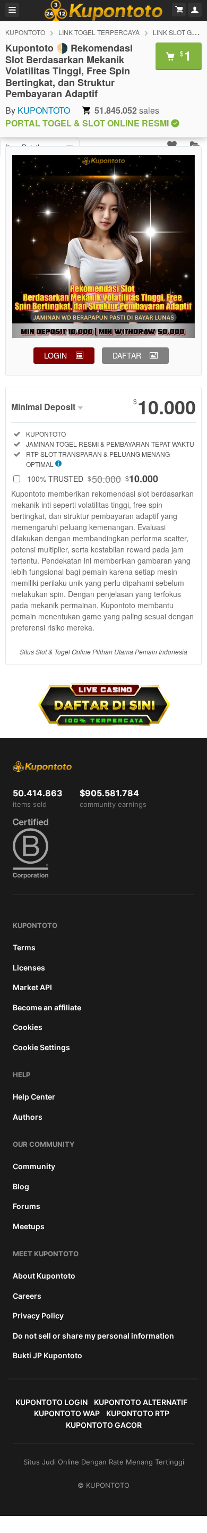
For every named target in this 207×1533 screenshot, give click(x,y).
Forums (26, 1206)
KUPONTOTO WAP (67, 1413)
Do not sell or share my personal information (93, 1335)
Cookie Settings (41, 1047)
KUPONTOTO (25, 32)
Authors (27, 1116)
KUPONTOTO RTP (137, 1413)
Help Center (34, 1096)
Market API (32, 987)
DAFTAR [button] (127, 355)
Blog (21, 1186)
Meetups (29, 1226)
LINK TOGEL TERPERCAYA (99, 32)
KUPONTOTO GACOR (104, 1424)
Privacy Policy (38, 1315)
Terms (24, 947)
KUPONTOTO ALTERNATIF (140, 1402)
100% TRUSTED (92, 478)
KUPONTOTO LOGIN (51, 1402)
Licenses (29, 967)
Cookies (27, 1027)
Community (34, 1166)
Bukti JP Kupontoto (47, 1355)
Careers (27, 1295)
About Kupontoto (44, 1275)
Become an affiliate (47, 1007)
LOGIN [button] (55, 355)
